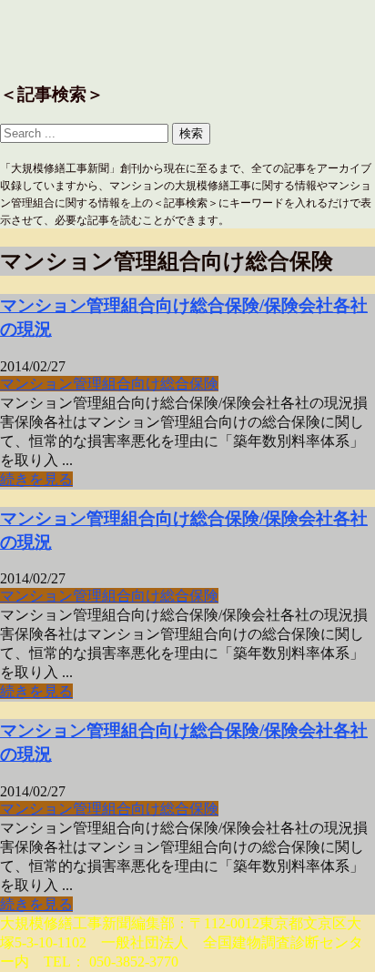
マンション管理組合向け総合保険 (109, 383)
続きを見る (36, 479)
